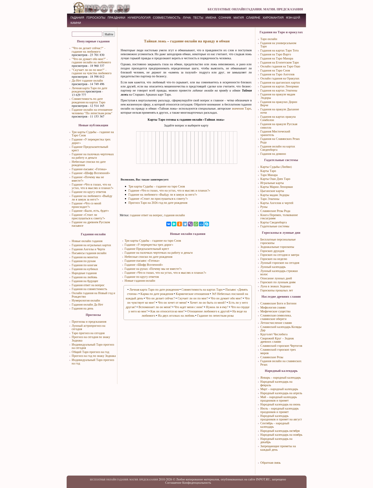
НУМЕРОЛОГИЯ (139, 17)
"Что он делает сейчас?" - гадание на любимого (88, 49)
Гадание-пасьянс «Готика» (89, 169)
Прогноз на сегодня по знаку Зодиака (91, 338)
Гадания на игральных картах (91, 245)
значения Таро (241, 108)
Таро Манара (269, 175)
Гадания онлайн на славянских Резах (281, 362)
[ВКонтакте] (168, 224)
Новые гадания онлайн (140, 280)
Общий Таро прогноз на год (90, 352)
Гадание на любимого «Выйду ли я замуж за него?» (92, 197)
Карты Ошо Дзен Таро (275, 179)
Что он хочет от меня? (172, 302)
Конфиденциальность (196, 482)
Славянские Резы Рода (275, 211)
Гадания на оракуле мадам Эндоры (277, 96)
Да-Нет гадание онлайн (87, 80)
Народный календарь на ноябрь (281, 434)
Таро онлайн (268, 39)
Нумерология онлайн (86, 300)
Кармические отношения (192, 294)
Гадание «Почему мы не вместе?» (88, 178)
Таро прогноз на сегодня (88, 333)
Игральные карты (272, 183)
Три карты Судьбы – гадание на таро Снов (156, 186)
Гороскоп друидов (272, 251)
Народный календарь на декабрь (276, 440)
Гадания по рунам (84, 261)
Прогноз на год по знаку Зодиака (94, 356)
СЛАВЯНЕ (253, 17)
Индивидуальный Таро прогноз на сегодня (93, 346)
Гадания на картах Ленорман (279, 86)
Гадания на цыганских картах (280, 82)
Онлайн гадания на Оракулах (279, 78)
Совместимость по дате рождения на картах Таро (88, 100)
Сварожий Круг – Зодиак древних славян (277, 340)
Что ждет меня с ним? (188, 307)
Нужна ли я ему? (217, 307)
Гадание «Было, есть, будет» (90, 210)
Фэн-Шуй (293, 17)
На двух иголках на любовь (176, 315)
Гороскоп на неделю (273, 259)
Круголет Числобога (274, 334)
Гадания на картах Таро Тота (279, 50)
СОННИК (225, 17)
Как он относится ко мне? (167, 311)
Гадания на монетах (85, 257)
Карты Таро (268, 171)
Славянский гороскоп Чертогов (281, 345)
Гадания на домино (273, 154)
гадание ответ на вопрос (146, 215)
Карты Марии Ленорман (276, 187)
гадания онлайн (174, 215)
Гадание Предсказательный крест (90, 148)
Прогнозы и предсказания (89, 321)
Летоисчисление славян (276, 323)
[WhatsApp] (195, 224)
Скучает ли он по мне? (193, 298)
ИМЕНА (211, 17)
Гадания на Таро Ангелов (277, 74)
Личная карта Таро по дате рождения (89, 89)
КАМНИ (76, 22)
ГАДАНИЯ (77, 17)
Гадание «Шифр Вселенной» (91, 173)
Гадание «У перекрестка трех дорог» (91, 141)
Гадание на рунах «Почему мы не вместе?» (153, 269)
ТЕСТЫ (198, 17)
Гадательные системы (274, 226)
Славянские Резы (271, 357)
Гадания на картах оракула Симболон (278, 118)
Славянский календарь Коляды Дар (281, 328)
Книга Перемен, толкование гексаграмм (279, 216)
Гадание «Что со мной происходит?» (86, 205)
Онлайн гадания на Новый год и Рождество (93, 294)
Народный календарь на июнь (280, 404)
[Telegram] (185, 224)
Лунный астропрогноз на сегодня (88, 327)
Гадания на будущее (85, 281)
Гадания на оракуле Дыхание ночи (279, 111)
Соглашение (173, 482)
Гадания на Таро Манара (276, 58)
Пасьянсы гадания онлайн (89, 253)
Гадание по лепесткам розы (215, 315)
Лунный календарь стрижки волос (279, 272)
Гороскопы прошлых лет (276, 290)
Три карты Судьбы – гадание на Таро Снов (93, 133)
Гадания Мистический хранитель (275, 133)
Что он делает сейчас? (160, 298)
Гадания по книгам (84, 265)
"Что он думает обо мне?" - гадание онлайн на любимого (91, 60)
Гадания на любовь (84, 277)
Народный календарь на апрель (281, 393)
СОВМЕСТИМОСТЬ (166, 17)
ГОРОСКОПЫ (95, 17)
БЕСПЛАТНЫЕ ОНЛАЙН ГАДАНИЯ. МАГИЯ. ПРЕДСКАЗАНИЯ (255, 9)
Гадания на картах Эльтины (278, 90)
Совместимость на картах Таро (202, 289)
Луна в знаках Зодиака (275, 286)
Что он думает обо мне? (226, 298)
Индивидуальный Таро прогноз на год (93, 361)
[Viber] (190, 224)
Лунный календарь (273, 267)
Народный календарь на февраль (276, 383)
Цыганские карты (272, 191)
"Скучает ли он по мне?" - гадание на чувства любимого (92, 71)
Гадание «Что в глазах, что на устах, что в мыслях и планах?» (92, 186)
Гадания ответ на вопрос (88, 285)
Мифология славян (273, 307)
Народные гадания (84, 273)
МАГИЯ (239, 17)
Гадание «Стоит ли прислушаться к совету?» (88, 216)
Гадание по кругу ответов (89, 192)
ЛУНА (187, 17)
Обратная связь (270, 462)
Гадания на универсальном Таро (278, 44)
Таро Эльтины (269, 199)
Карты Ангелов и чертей (276, 203)
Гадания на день (82, 308)
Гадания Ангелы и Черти (88, 249)
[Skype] (206, 224)
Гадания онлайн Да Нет (87, 304)
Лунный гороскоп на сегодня (279, 263)
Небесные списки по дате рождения (89, 163)
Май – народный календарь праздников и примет (278, 398)
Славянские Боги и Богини (278, 303)
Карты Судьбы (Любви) (276, 167)
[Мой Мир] (201, 224)
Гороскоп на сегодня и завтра (279, 255)
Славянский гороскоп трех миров (278, 351)
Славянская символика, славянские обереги (276, 317)
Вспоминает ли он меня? (155, 307)
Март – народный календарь (279, 389)
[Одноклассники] (179, 224)
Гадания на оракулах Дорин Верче (278, 103)
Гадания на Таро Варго (275, 54)
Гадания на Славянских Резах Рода (280, 140)
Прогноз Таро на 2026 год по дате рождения (157, 202)
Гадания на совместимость (89, 289)
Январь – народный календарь (280, 377)
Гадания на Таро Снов (275, 70)
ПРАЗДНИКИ (116, 17)
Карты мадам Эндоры (274, 195)
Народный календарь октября (280, 431)
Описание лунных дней (276, 278)
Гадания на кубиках (85, 269)
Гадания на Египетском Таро (279, 62)
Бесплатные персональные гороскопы (278, 241)
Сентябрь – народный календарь (274, 425)
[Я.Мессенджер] (174, 224)
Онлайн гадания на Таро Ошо (280, 66)
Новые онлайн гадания (87, 241)
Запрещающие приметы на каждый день (278, 447)
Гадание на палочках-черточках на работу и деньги (93, 155)
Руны (264, 207)
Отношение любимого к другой (208, 311)
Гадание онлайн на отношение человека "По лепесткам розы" (92, 111)
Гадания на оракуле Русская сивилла (278, 125)
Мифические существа (275, 311)
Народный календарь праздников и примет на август (281, 417)
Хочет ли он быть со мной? (208, 302)
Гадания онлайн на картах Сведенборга (277, 148)
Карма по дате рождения (156, 294)
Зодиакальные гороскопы (277, 247)
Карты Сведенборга (273, 222)
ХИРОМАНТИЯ (273, 17)
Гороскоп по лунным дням (277, 282)
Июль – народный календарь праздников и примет (279, 410)
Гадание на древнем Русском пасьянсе (91, 223)
